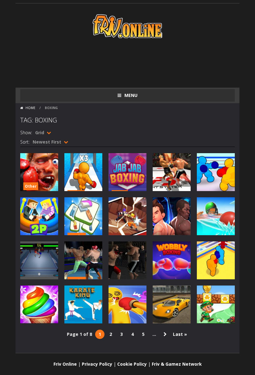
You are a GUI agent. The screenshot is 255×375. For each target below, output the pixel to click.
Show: (26, 132)
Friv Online (65, 364)
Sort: (25, 142)
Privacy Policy (97, 364)
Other (31, 186)
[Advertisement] (133, 63)
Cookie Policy (132, 364)
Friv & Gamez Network (177, 364)
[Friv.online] (127, 26)
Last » (180, 334)
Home (30, 108)
